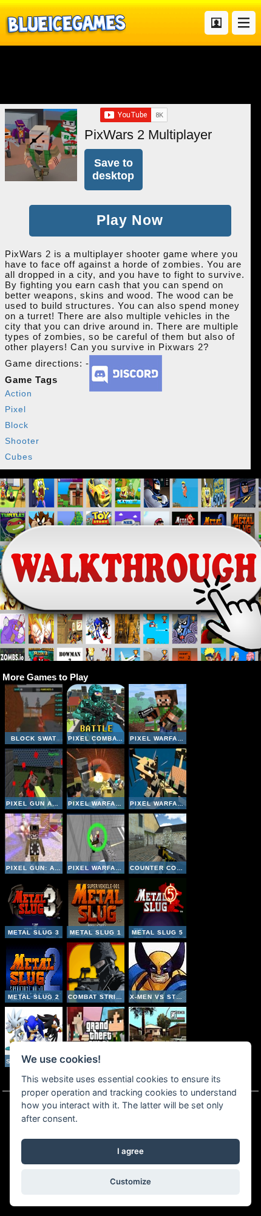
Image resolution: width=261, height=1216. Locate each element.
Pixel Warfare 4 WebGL (95, 778)
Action (18, 393)
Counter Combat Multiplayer (157, 844)
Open (244, 23)
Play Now (130, 220)
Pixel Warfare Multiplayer (157, 714)
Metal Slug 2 (34, 972)
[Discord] (125, 388)
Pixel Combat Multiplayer (95, 714)
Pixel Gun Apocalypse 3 (34, 778)
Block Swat (34, 714)
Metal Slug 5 (157, 908)
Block (17, 425)
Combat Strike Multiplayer (95, 972)
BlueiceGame (65, 23)
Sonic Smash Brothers (34, 1037)
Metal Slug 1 (95, 908)
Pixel (15, 409)
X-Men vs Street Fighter (157, 972)
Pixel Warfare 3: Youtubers (95, 844)
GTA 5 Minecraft (95, 1037)
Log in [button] (216, 23)
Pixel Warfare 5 (157, 778)
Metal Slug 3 (34, 908)
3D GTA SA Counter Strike (157, 1037)
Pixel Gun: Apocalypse (34, 844)
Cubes (19, 456)
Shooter (22, 441)
